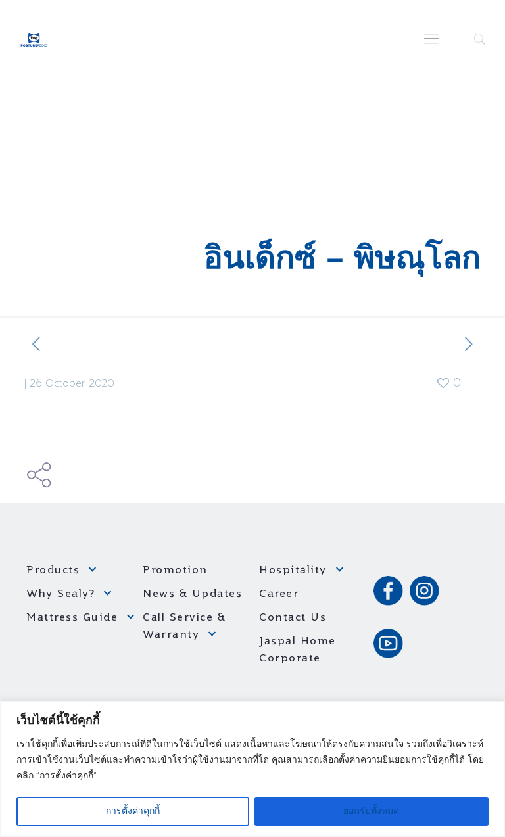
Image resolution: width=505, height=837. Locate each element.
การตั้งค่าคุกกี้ (133, 811)
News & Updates (192, 594)
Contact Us (292, 618)
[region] (252, 769)
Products (53, 570)
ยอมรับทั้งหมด (371, 811)
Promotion (175, 570)
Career (279, 594)
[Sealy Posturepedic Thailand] (34, 39)
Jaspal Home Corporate (297, 650)
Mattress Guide (72, 618)
